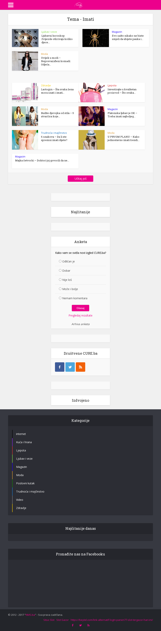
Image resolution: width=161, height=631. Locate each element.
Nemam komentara (74, 298)
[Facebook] (59, 367)
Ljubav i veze (49, 31)
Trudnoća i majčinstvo (54, 133)
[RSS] (80, 367)
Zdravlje (46, 85)
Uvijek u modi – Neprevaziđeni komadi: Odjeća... (56, 61)
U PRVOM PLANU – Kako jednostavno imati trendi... (123, 138)
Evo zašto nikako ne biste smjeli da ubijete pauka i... (128, 37)
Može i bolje (70, 289)
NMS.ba (30, 615)
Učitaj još (81, 178)
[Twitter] (70, 367)
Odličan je (68, 261)
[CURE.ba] (78, 4)
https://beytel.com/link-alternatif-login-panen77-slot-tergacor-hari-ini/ (112, 620)
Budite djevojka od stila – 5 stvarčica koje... (57, 114)
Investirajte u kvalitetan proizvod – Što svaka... (122, 91)
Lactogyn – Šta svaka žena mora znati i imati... (57, 91)
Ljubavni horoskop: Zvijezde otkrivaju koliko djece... (57, 39)
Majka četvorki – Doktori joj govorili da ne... (42, 160)
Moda (44, 54)
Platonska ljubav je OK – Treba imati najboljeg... (122, 114)
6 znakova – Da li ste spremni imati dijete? (54, 138)
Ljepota (112, 85)
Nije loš (67, 280)
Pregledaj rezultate (80, 315)
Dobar (66, 270)
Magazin (117, 31)
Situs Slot (48, 620)
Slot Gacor (62, 620)
